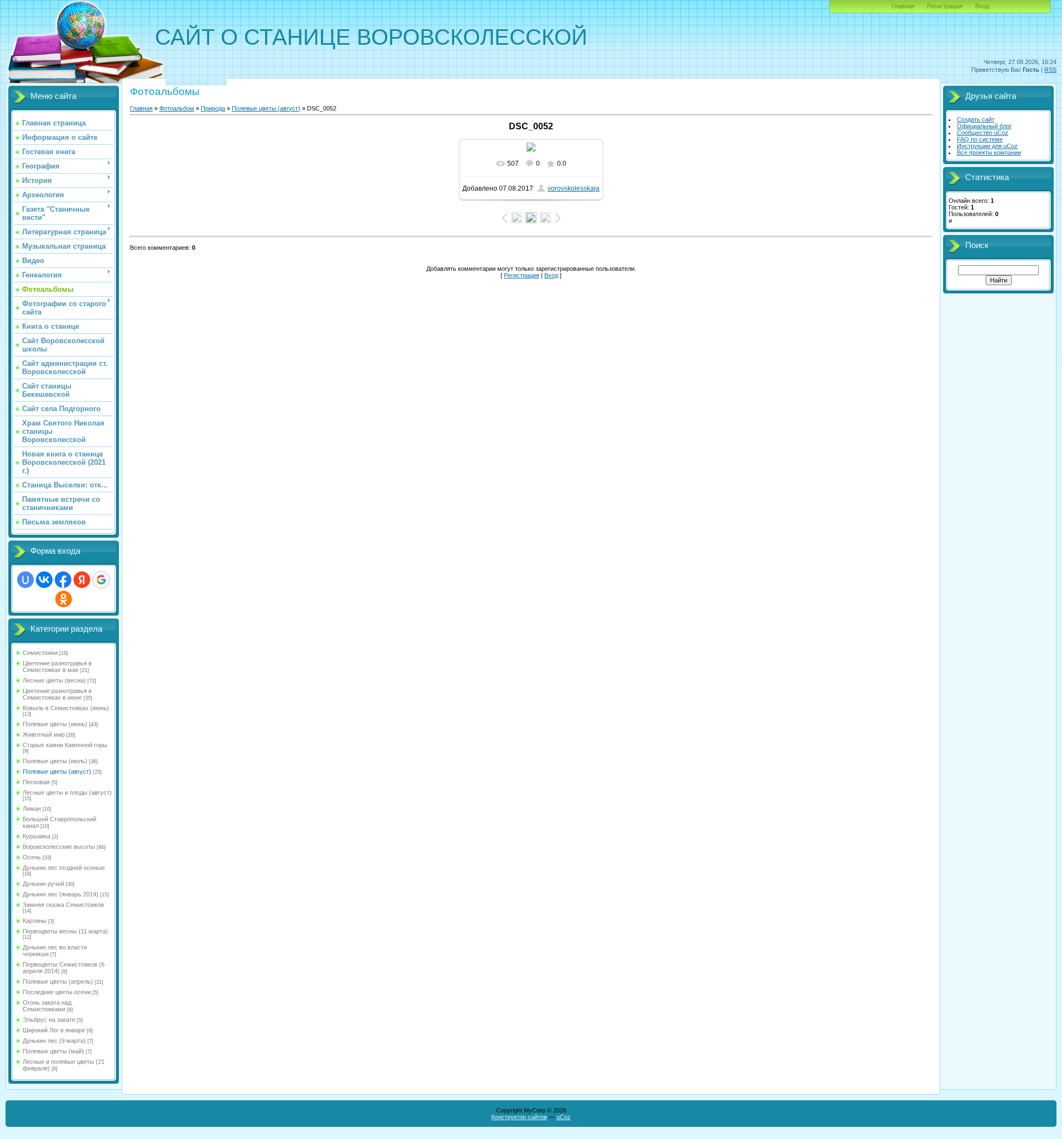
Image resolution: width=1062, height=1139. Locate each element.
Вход (982, 6)
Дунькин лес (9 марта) (54, 1040)
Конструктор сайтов (519, 1117)
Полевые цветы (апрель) (58, 981)
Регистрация (944, 6)
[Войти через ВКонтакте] (44, 579)
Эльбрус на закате (49, 1019)
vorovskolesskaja (574, 188)
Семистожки (40, 652)
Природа (213, 108)
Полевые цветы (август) (57, 771)
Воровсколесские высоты (59, 846)
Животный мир (44, 734)
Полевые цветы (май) (53, 1051)
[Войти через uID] (25, 579)
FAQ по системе (980, 139)
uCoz (563, 1117)
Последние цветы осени (57, 992)
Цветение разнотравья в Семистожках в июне (57, 694)
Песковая (36, 782)
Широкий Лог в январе (54, 1030)
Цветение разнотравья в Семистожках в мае (57, 666)
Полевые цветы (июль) (55, 761)
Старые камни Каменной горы (65, 745)
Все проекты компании (989, 152)
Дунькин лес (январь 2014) (60, 894)
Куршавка (36, 836)
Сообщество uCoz (982, 132)
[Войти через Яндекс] (82, 579)
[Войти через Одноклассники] (63, 599)
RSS (1050, 69)
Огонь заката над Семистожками (47, 1005)
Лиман (32, 808)
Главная (903, 6)
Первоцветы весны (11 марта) (65, 931)
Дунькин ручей (43, 883)
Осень (32, 857)
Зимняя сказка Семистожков (63, 904)
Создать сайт (976, 119)
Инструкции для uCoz (987, 146)
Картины (34, 920)
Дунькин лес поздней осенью (64, 867)
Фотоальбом (176, 108)
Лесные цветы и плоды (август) (67, 792)
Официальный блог (984, 126)
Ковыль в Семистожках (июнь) (66, 708)
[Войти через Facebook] (63, 579)
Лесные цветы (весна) (54, 680)
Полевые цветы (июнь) (55, 724)
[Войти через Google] (101, 580)
